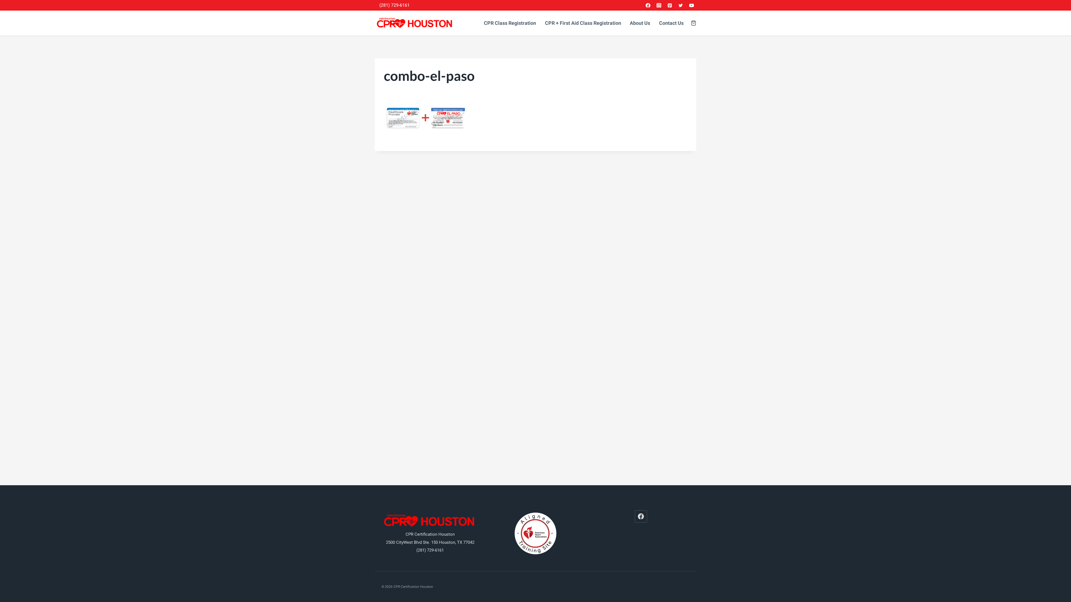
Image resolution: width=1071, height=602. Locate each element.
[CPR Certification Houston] (415, 23)
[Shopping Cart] (693, 23)
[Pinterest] (670, 5)
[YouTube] (691, 5)
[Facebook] (648, 5)
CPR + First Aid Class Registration (583, 23)
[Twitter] (680, 5)
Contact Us (671, 23)
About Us (640, 23)
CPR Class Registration (510, 23)
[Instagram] (659, 5)
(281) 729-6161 (394, 5)
